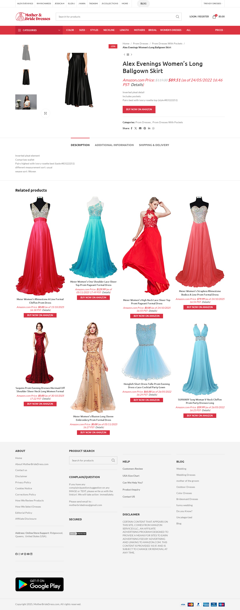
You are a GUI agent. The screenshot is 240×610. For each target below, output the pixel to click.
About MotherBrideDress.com (31, 464)
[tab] (80, 143)
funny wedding (184, 505)
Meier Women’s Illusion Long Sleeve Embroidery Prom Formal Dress (93, 418)
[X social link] (135, 128)
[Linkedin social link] (149, 128)
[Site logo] (32, 16)
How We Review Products (29, 500)
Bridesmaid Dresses (187, 499)
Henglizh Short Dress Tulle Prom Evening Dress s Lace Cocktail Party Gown (147, 385)
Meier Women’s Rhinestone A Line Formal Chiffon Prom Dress (40, 300)
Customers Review (133, 468)
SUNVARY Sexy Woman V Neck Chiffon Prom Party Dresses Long (200, 401)
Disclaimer (21, 476)
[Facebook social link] (131, 128)
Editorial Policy (23, 512)
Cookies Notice (23, 488)
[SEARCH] (178, 17)
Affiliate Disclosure (25, 518)
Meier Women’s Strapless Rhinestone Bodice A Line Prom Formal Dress (200, 292)
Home (126, 43)
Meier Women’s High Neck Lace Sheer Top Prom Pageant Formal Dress (146, 301)
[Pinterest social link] (144, 128)
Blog (143, 3)
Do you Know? (184, 511)
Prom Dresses (140, 43)
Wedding (181, 468)
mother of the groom (187, 480)
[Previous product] (124, 55)
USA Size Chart (131, 475)
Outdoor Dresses (185, 486)
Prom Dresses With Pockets (167, 43)
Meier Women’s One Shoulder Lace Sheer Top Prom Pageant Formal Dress (93, 283)
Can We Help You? (133, 482)
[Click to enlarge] (45, 113)
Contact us (21, 470)
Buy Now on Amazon (139, 109)
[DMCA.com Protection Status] (78, 533)
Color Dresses (184, 493)
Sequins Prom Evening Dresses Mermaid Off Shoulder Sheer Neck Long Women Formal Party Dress (40, 391)
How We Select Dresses (28, 506)
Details (137, 84)
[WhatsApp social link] (153, 128)
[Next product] (131, 55)
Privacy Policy (23, 482)
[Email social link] (140, 128)
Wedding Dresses (185, 474)
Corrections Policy (25, 494)
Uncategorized (184, 517)
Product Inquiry (131, 489)
